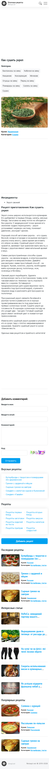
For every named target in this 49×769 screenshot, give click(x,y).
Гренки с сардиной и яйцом (19, 483)
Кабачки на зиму (31, 71)
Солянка (34, 713)
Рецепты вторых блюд (34, 513)
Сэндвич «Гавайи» (14, 494)
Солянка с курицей (30, 706)
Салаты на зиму (30, 86)
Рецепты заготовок (15, 518)
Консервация (21, 76)
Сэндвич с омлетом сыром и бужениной (25, 490)
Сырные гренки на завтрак (18, 487)
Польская (30, 727)
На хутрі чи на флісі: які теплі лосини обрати (33, 650)
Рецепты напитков (35, 522)
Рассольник (35, 730)
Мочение (34, 76)
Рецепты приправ (14, 528)
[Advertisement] (24, 33)
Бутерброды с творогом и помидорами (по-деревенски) (24, 478)
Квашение (7, 76)
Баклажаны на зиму (12, 71)
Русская (30, 563)
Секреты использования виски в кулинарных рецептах (33, 669)
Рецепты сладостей (31, 529)
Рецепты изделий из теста (14, 523)
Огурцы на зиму (10, 81)
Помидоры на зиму (11, 86)
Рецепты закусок (34, 518)
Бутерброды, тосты (39, 565)
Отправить (10, 460)
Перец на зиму (27, 81)
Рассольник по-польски (33, 723)
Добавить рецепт (24, 541)
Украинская (13, 131)
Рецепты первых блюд (14, 513)
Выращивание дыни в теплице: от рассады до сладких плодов (33, 634)
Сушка (5, 91)
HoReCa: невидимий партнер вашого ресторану (31, 616)
